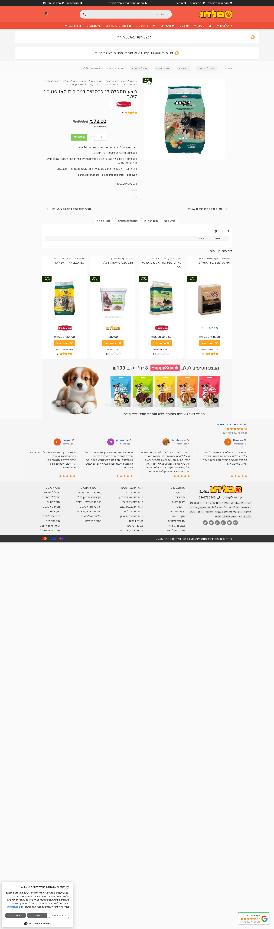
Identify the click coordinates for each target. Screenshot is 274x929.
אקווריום (55, 511)
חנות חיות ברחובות (133, 492)
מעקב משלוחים (176, 530)
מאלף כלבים (136, 521)
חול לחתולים (53, 521)
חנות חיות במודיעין (132, 502)
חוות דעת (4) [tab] (151, 221)
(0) (154, 354)
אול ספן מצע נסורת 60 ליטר (213, 262)
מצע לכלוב (114, 84)
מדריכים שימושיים (91, 488)
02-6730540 (207, 497)
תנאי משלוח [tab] (103, 221)
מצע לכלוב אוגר (129, 84)
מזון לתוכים (53, 502)
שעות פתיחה (177, 511)
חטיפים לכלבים (51, 507)
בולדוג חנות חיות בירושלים (232, 424)
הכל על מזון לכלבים (90, 507)
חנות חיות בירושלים (132, 488)
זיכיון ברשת (178, 502)
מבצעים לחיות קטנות (81, 84)
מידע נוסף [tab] (169, 221)
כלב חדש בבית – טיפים (88, 502)
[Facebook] (235, 522)
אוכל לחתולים (52, 492)
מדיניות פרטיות (176, 521)
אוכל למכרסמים (51, 497)
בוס (67, 84)
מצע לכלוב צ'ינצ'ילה (109, 81)
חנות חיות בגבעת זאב (131, 507)
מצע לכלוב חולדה (71, 81)
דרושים (180, 507)
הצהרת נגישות (177, 526)
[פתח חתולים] (195, 25)
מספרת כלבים (135, 526)
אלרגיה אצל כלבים (91, 516)
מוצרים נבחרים (100, 84)
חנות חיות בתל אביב (132, 511)
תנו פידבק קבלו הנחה (131, 530)
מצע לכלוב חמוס (89, 81)
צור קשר (180, 492)
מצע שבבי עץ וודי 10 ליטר (69, 262)
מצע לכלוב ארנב (53, 81)
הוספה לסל (79, 137)
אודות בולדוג (178, 488)
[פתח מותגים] (66, 25)
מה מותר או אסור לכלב (88, 511)
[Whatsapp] (223, 522)
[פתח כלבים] (217, 25)
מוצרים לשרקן (162, 68)
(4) (123, 112)
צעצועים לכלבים (51, 516)
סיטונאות (180, 497)
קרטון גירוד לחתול (50, 526)
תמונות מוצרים (93, 521)
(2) (57, 354)
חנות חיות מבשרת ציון (131, 497)
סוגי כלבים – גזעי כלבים (88, 492)
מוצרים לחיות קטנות (206, 68)
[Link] (205, 522)
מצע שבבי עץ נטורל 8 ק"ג (118, 262)
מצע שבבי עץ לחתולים (75, 259)
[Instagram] (217, 522)
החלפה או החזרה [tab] (128, 221)
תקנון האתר (178, 516)
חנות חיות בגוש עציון (131, 516)
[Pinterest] (229, 522)
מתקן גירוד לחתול (50, 530)
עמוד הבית (227, 68)
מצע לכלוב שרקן (139, 68)
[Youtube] (211, 522)
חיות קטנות (183, 68)
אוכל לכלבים (53, 488)
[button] (47, 14)
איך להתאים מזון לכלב (89, 497)
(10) (203, 354)
